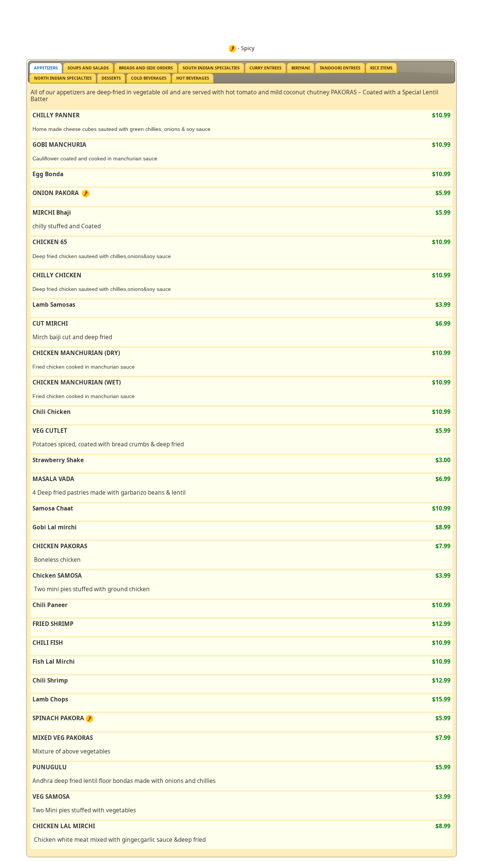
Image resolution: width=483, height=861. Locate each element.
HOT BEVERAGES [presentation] (192, 78)
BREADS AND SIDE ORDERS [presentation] (146, 68)
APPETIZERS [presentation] (46, 68)
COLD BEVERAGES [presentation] (148, 78)
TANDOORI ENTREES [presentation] (340, 68)
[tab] (45, 68)
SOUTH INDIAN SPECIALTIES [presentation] (211, 68)
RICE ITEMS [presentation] (381, 68)
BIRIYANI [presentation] (300, 68)
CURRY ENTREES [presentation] (265, 68)
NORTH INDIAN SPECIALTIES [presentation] (63, 78)
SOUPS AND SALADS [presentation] (88, 68)
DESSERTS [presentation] (111, 78)
